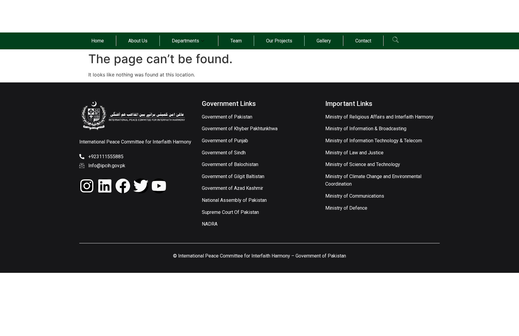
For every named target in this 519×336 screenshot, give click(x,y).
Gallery (324, 41)
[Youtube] (158, 185)
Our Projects (279, 41)
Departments (185, 41)
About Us (137, 41)
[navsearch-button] (396, 41)
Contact (363, 41)
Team (236, 41)
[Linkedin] (104, 185)
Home (97, 41)
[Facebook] (122, 185)
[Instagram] (86, 185)
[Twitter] (140, 185)
